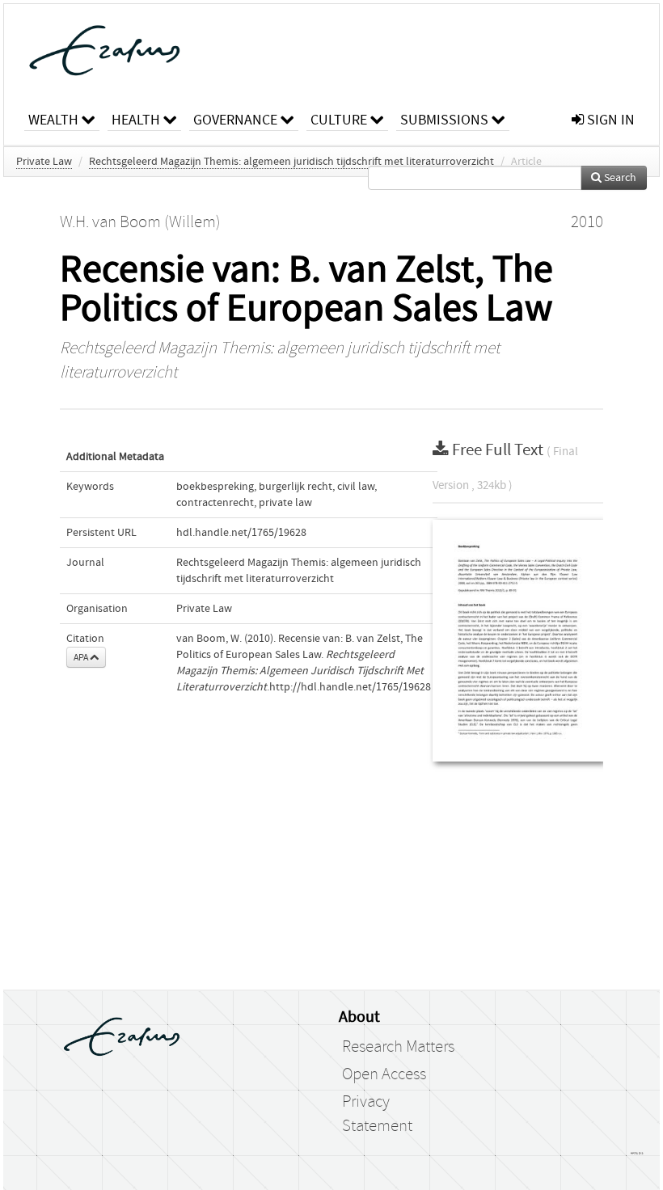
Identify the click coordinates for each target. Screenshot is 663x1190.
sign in (609, 120)
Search (619, 177)
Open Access (384, 1074)
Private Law (44, 161)
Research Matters (398, 1047)
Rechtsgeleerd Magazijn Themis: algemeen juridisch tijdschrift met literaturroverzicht (291, 161)
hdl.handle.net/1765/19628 (241, 532)
